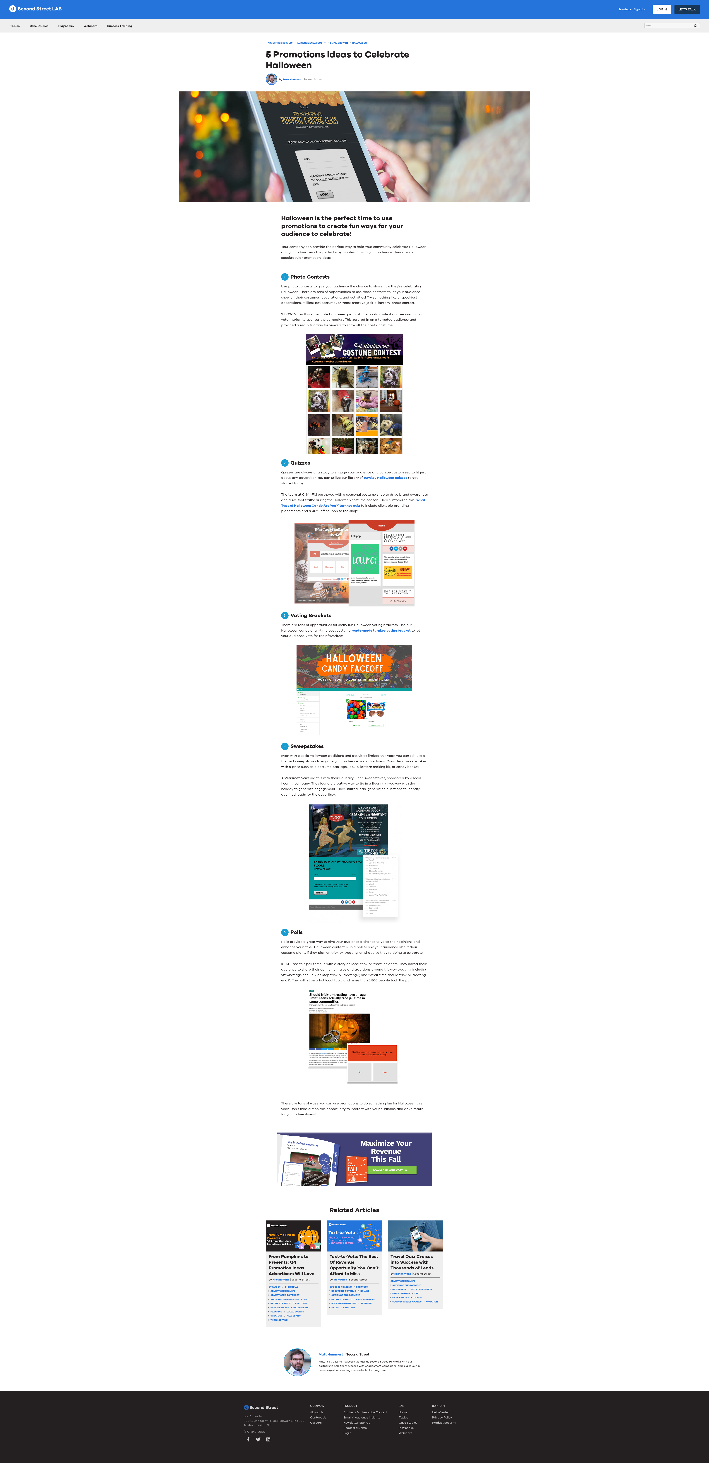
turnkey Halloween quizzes (385, 477)
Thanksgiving (279, 1320)
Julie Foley (340, 1279)
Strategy (276, 1315)
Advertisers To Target (284, 1295)
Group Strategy (280, 1303)
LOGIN (662, 9)
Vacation (432, 1301)
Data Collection (421, 1289)
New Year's (294, 1315)
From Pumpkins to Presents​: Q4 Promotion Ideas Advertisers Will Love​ (291, 1265)
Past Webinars (279, 1307)
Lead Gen (301, 1303)
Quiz (417, 1293)
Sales (335, 1307)
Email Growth (339, 43)
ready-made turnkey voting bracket (381, 630)
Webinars (90, 26)
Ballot (364, 1291)
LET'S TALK (687, 9)
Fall (306, 1299)
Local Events (295, 1311)
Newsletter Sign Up (631, 9)
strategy (274, 1287)
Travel (417, 1297)
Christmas (291, 1287)
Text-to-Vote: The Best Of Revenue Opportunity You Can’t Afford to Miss (354, 1265)
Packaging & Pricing (343, 1303)
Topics (15, 26)
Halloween (359, 43)
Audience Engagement (311, 43)
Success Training (119, 26)
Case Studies (39, 26)
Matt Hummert (292, 79)
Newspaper (399, 1289)
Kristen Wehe (281, 1279)
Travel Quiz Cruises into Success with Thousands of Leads (412, 1262)
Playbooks (66, 26)
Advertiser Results (280, 43)
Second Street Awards (407, 1301)
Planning (276, 1311)
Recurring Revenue (343, 1291)
